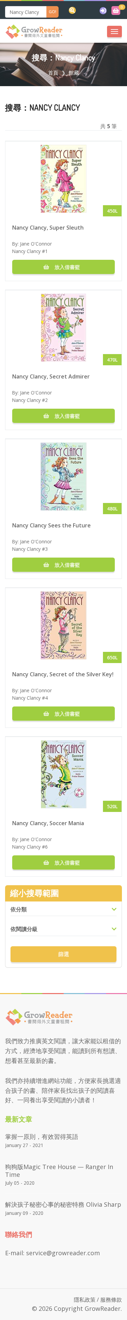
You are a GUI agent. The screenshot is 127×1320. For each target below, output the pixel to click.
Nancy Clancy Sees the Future (51, 525)
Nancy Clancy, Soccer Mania (48, 823)
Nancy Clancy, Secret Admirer (51, 376)
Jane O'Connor (36, 243)
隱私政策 (85, 1299)
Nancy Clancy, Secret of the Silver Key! (62, 674)
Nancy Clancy (26, 251)
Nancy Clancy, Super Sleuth (48, 227)
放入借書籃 (66, 267)
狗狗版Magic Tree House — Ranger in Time (59, 1171)
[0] (115, 10)
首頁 (53, 72)
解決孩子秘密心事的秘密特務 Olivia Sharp (63, 1204)
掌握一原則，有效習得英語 (41, 1136)
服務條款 (111, 1299)
